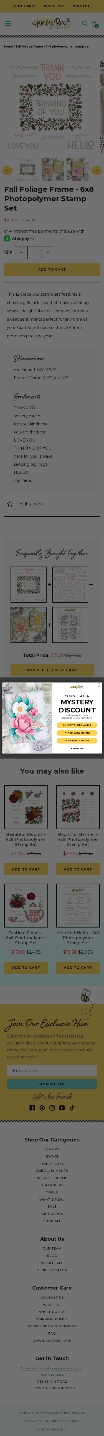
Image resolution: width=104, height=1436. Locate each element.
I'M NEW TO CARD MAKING (77, 725)
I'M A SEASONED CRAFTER (77, 733)
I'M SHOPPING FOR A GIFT (77, 741)
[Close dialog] (99, 685)
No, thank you (77, 748)
